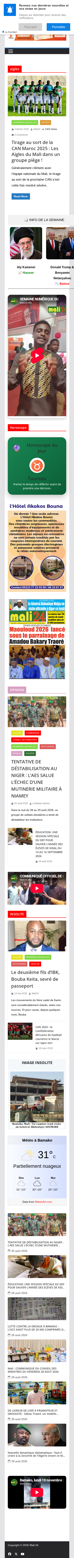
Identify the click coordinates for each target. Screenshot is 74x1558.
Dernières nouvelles (25, 122)
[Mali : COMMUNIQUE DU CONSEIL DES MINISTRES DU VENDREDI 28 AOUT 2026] (37, 1350)
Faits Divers (47, 747)
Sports (46, 122)
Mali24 (36, 129)
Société (30, 753)
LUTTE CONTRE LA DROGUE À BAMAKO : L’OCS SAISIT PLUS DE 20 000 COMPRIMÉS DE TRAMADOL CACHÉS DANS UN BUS (36, 1328)
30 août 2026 (19, 1250)
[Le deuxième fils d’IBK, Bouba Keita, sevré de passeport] (37, 936)
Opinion (17, 753)
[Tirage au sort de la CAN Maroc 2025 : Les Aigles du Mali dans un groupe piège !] (37, 96)
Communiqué (32, 733)
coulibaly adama (41, 803)
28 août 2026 (19, 1293)
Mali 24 (34, 1545)
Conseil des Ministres (25, 740)
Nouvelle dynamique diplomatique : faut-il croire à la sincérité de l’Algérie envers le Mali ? (37, 1454)
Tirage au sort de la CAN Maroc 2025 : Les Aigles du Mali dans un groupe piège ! (36, 151)
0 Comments (21, 135)
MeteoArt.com (43, 1201)
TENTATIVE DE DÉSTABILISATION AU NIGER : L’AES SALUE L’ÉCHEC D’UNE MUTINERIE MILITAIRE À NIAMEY (36, 778)
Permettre (62, 25)
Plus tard (40, 25)
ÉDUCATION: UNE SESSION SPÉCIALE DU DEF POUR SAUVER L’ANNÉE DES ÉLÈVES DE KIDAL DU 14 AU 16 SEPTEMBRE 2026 (49, 844)
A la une (17, 733)
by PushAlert (11, 29)
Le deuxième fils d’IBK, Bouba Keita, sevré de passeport (35, 979)
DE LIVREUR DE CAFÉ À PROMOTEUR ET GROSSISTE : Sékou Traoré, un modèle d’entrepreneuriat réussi (32, 1412)
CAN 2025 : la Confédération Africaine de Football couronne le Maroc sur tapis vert (48, 1035)
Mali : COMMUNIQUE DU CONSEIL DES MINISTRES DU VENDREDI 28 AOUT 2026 (33, 1370)
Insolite (35, 964)
